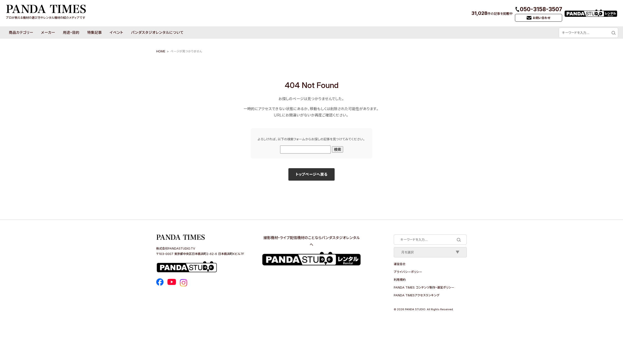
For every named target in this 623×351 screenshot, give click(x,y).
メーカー (48, 32)
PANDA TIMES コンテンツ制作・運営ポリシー (424, 287)
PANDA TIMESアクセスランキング (416, 295)
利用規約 (399, 280)
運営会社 (399, 264)
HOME (160, 51)
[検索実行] (613, 32)
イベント (116, 32)
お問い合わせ (541, 18)
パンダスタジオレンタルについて (157, 32)
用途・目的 (71, 32)
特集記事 (94, 32)
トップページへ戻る (311, 174)
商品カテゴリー (21, 32)
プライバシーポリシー (408, 272)
